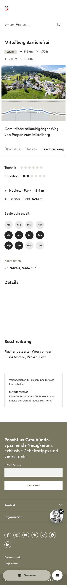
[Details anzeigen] (61, 511)
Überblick (12, 149)
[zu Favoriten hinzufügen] (59, 24)
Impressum (12, 563)
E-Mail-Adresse (12, 465)
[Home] (6, 10)
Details (31, 149)
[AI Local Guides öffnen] (56, 516)
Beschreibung (52, 149)
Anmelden (33, 485)
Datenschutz (13, 557)
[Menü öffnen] (57, 575)
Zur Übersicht (20, 24)
